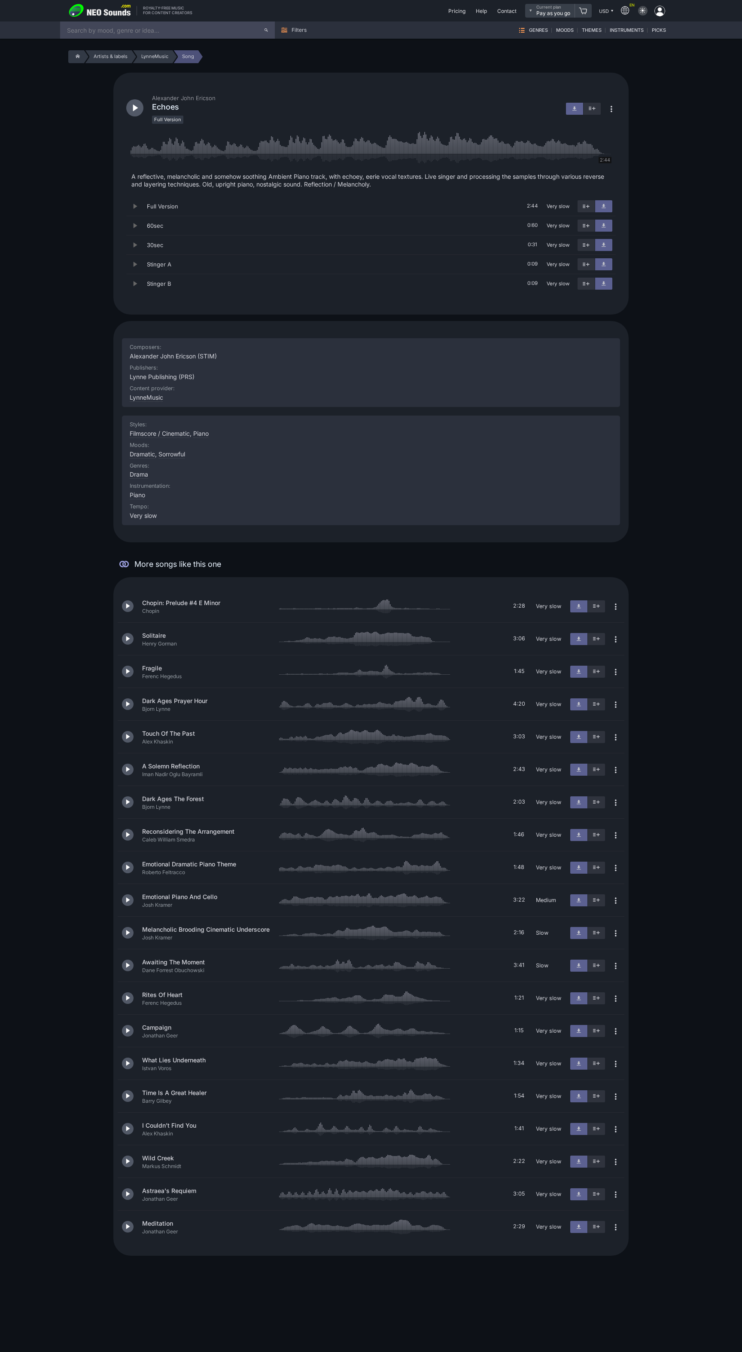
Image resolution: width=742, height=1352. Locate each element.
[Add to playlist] (586, 206)
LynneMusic (146, 397)
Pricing (456, 11)
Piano (137, 495)
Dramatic (142, 454)
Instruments (627, 30)
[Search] (266, 30)
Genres (538, 30)
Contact (507, 11)
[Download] (604, 206)
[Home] (76, 56)
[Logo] (100, 11)
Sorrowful (171, 454)
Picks (659, 30)
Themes (592, 30)
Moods (565, 30)
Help (481, 11)
